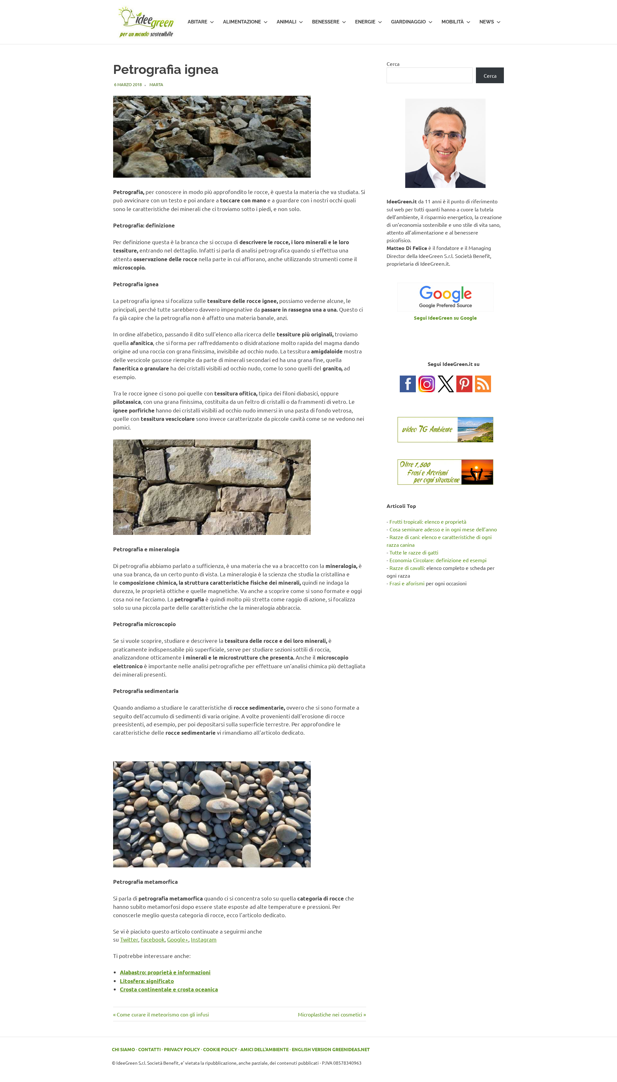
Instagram (204, 939)
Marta (156, 84)
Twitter (129, 939)
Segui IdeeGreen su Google (445, 318)
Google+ (177, 939)
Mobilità (453, 22)
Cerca (393, 63)
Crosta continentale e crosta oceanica (169, 989)
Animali (286, 22)
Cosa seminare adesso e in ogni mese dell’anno (443, 529)
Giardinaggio (408, 22)
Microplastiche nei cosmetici (330, 1014)
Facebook (153, 939)
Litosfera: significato (147, 981)
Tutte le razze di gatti (413, 552)
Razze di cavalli (406, 567)
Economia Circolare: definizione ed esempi (438, 560)
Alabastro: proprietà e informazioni (165, 972)
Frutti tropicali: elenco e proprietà (427, 521)
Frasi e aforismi (407, 583)
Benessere (325, 22)
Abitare (197, 22)
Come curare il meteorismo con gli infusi (162, 1014)
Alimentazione (242, 22)
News (486, 22)
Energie (365, 22)
